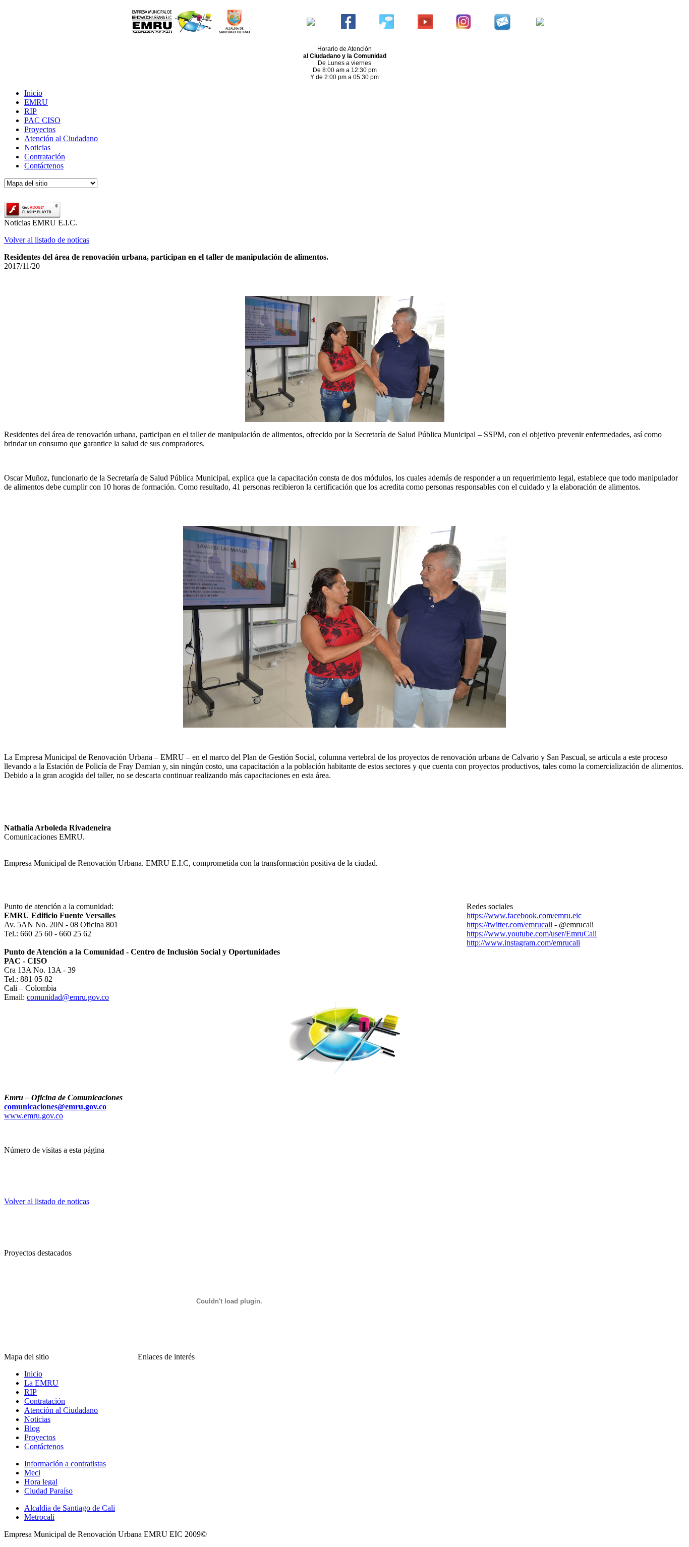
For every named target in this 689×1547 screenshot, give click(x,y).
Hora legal (41, 1481)
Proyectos (39, 129)
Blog (32, 1428)
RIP (30, 111)
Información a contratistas (65, 1463)
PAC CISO (42, 120)
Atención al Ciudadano (61, 138)
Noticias (37, 147)
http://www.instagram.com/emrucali (523, 942)
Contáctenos (44, 165)
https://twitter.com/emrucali (509, 924)
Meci (32, 1472)
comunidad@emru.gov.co (68, 997)
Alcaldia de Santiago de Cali (69, 1508)
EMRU (36, 102)
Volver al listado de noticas (46, 239)
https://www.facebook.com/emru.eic (524, 915)
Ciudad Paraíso (48, 1490)
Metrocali (39, 1517)
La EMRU (41, 1383)
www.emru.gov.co (33, 1115)
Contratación (44, 156)
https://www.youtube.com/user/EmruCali (532, 933)
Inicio (33, 93)
